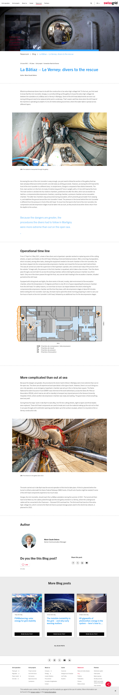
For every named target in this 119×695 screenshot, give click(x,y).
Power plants (97, 673)
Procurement (48, 678)
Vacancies (63, 671)
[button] (104, 139)
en (97, 3)
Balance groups (97, 676)
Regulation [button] (14, 673)
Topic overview (97, 685)
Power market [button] (15, 676)
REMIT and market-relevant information (98, 682)
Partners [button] (46, 3)
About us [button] (24, 3)
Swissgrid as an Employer (67, 673)
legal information (50, 692)
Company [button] (47, 671)
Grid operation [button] (6, 3)
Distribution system (98, 671)
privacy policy (35, 692)
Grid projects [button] (15, 3)
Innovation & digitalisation (51, 681)
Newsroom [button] (39, 3)
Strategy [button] (47, 673)
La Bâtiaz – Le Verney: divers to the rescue (56, 54)
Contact (47, 684)
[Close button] (91, 3)
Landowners (31, 681)
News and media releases (84, 671)
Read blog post (27, 634)
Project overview (32, 671)
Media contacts (81, 684)
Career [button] (31, 3)
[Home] (110, 3)
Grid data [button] (14, 678)
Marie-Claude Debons (31, 75)
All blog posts (59, 645)
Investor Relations (49, 676)
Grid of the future (32, 673)
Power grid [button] (14, 671)
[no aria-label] (73, 563)
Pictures (79, 681)
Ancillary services (98, 678)
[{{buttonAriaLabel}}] (108, 684)
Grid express (31, 676)
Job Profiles (64, 676)
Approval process (32, 678)
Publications (80, 678)
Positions (80, 676)
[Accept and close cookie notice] (115, 690)
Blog (34, 54)
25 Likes (32, 63)
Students (63, 678)
